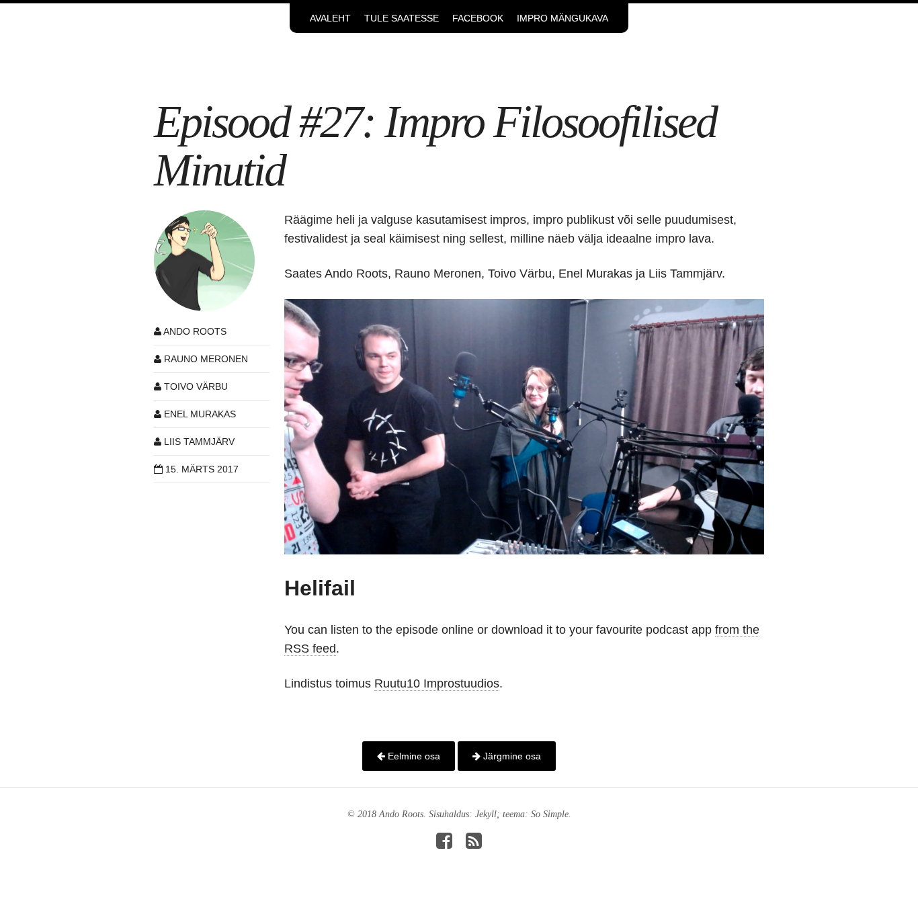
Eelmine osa (412, 756)
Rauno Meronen (206, 358)
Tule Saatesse (401, 18)
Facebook (477, 18)
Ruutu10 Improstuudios (436, 683)
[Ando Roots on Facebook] (444, 844)
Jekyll (486, 814)
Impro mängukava (562, 18)
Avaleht (330, 18)
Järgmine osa (511, 756)
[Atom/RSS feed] (473, 844)
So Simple (550, 814)
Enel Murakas (200, 414)
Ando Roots (194, 331)
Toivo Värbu (196, 386)
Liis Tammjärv (199, 441)
